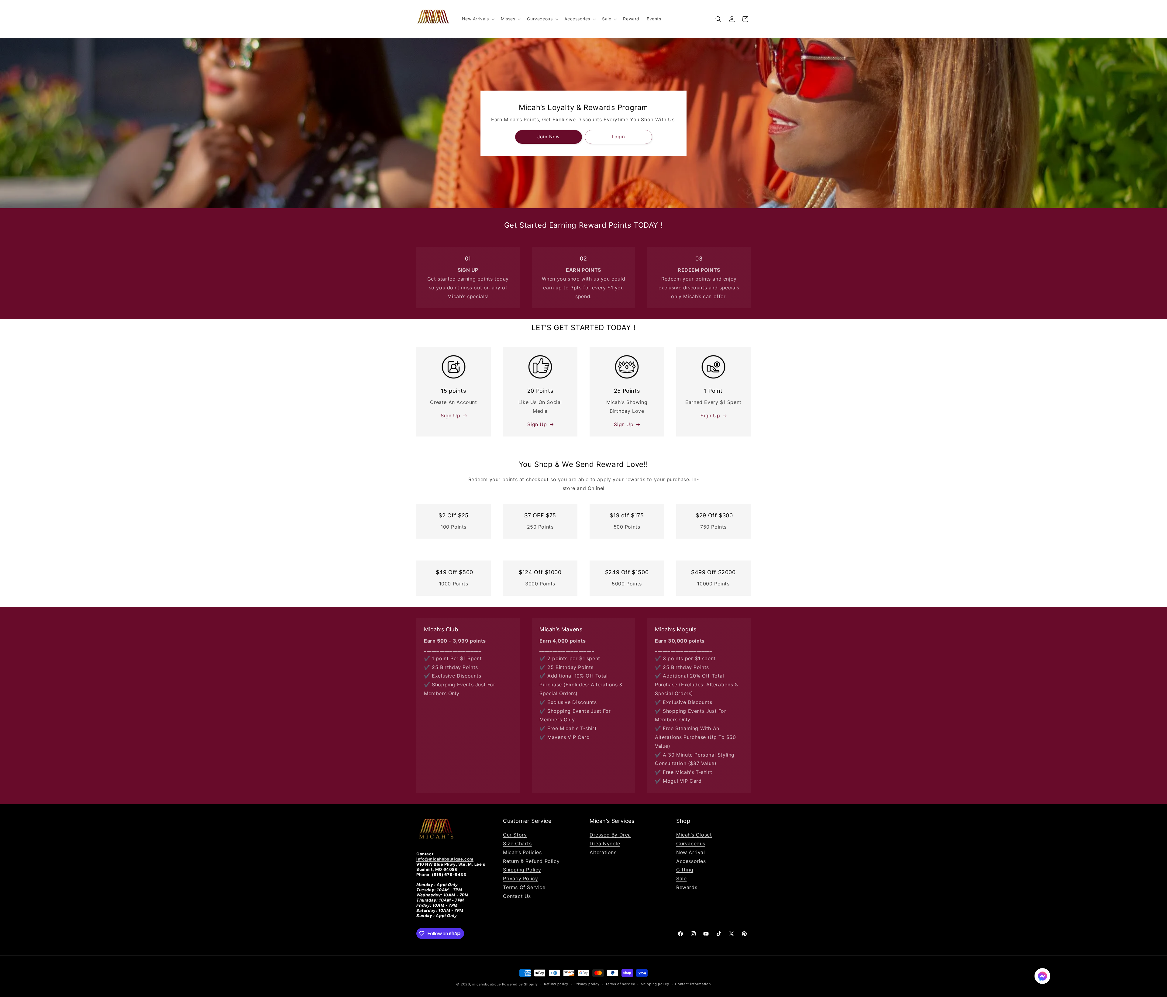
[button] (477, 18)
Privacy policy (587, 984)
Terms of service (620, 984)
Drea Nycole (605, 843)
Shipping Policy (522, 870)
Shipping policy (655, 984)
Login (618, 137)
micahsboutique (486, 984)
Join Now (548, 137)
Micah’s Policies (522, 852)
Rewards (686, 887)
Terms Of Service (524, 887)
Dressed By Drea (610, 835)
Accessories (691, 861)
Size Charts (517, 843)
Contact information (693, 984)
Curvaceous (690, 843)
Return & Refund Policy (531, 861)
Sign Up (450, 415)
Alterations (603, 852)
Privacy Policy (520, 878)
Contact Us (517, 896)
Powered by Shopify (520, 984)
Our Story (515, 835)
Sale (681, 878)
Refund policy (556, 984)
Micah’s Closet (694, 835)
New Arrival (690, 852)
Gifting (684, 870)
